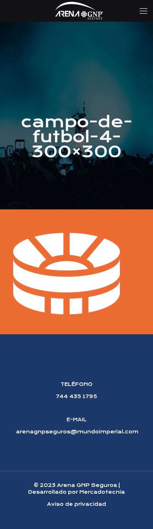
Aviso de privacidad (76, 504)
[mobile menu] (143, 11)
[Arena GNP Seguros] (79, 11)
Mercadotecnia (102, 492)
